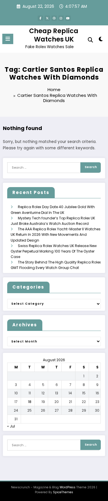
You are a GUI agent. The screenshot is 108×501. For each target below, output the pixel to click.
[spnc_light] (101, 40)
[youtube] (68, 18)
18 (29, 401)
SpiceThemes (63, 492)
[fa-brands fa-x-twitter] (47, 18)
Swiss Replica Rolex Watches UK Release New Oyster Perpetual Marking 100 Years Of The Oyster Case (54, 251)
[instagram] (61, 18)
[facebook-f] (40, 18)
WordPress (67, 487)
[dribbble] (54, 18)
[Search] (90, 40)
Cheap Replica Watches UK (53, 35)
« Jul (11, 426)
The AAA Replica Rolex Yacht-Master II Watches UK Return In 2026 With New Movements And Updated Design (56, 234)
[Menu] (7, 39)
